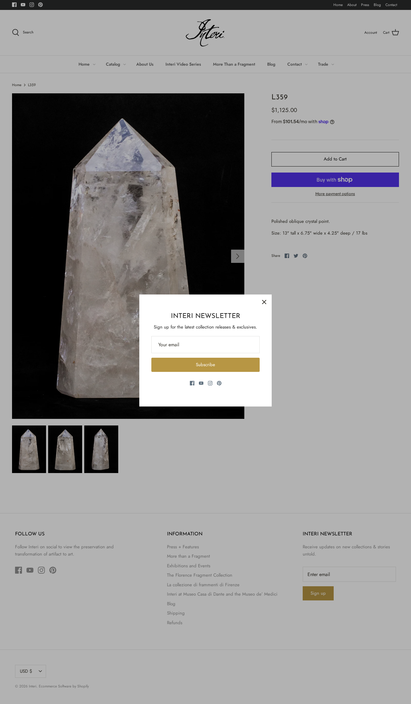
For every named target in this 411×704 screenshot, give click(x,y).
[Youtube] (201, 383)
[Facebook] (192, 383)
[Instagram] (210, 383)
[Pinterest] (219, 383)
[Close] (264, 302)
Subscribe (205, 364)
